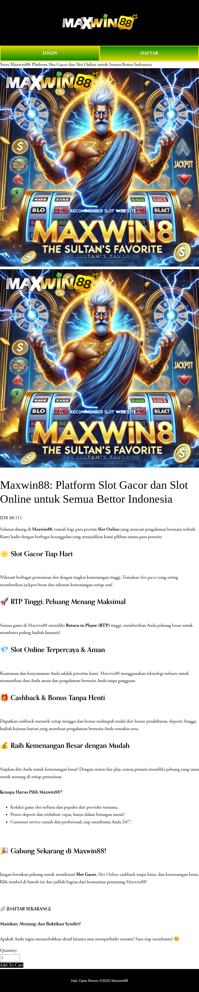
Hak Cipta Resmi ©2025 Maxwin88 (99, 981)
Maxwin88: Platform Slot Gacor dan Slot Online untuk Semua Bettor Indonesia (81, 64)
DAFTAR (149, 53)
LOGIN (49, 53)
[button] (11, 965)
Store (4, 64)
